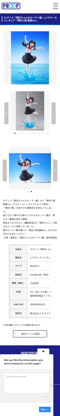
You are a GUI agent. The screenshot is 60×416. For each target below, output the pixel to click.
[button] (55, 6)
